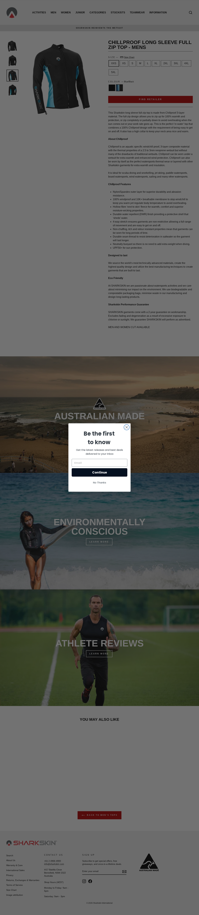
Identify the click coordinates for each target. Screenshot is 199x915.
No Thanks (99, 482)
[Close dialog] (126, 427)
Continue (99, 472)
